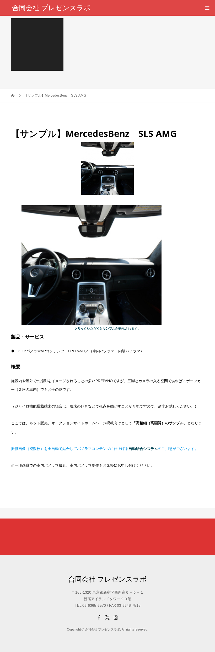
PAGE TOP (205, 626)
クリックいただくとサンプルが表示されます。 (107, 328)
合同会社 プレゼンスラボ (51, 8)
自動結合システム (143, 449)
